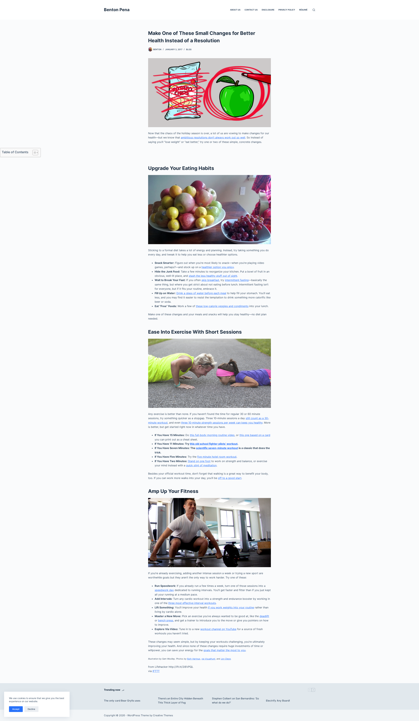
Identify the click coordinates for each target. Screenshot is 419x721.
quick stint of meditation (201, 465)
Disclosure (268, 10)
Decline (31, 709)
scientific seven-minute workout (217, 448)
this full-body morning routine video (212, 435)
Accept (15, 709)
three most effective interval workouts (192, 603)
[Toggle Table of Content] (33, 152)
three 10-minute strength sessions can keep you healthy (222, 422)
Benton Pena (117, 9)
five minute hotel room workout (217, 456)
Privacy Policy (286, 10)
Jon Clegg (226, 659)
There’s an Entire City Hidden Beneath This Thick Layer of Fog (180, 700)
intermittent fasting (237, 280)
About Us (235, 10)
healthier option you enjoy (217, 267)
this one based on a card (254, 435)
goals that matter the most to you (224, 650)
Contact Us (251, 10)
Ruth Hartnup (193, 659)
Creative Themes (163, 715)
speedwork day (164, 590)
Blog (188, 49)
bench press (165, 620)
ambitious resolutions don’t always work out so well (213, 137)
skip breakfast (210, 280)
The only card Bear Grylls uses (122, 700)
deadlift (264, 616)
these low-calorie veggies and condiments (222, 306)
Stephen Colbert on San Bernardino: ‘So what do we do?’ (235, 700)
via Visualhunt (208, 659)
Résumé (303, 10)
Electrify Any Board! (278, 700)
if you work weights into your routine (231, 607)
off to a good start (229, 478)
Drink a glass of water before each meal (201, 293)
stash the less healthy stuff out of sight (213, 275)
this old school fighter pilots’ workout (213, 443)
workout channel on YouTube (218, 629)
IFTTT (156, 671)
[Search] (314, 10)
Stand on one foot (199, 461)
